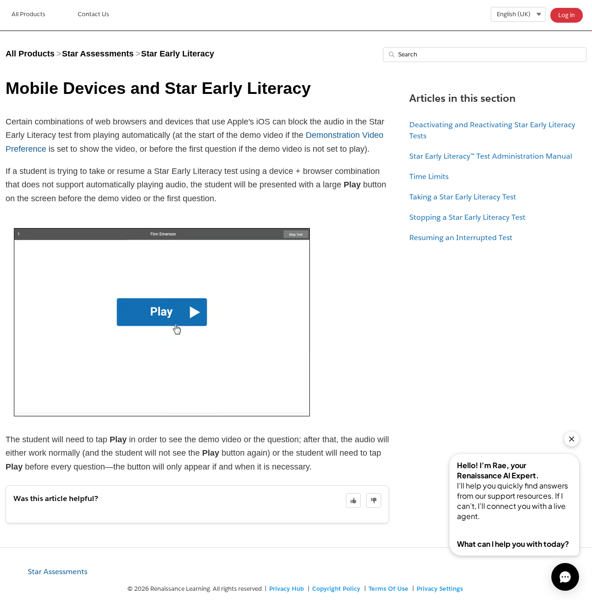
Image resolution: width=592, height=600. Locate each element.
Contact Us (93, 14)
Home (28, 15)
